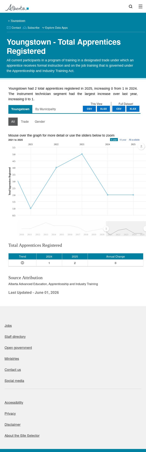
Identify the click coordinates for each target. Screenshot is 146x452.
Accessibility (14, 402)
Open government (18, 347)
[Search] (130, 6)
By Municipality (45, 109)
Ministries (12, 358)
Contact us (13, 369)
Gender (40, 121)
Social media (14, 380)
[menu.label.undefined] (141, 146)
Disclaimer (13, 424)
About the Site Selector (22, 435)
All (13, 121)
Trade (25, 121)
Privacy (10, 413)
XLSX (133, 109)
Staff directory (15, 336)
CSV (118, 109)
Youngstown (18, 20)
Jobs (8, 325)
